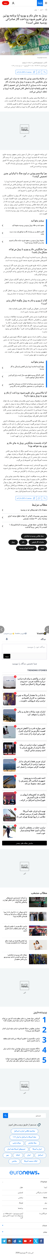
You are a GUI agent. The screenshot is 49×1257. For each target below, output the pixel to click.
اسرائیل (40, 1155)
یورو (42, 548)
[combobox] (24, 1115)
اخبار (41, 10)
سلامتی (14, 1161)
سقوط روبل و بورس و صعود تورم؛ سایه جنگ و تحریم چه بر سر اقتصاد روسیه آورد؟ (26, 241)
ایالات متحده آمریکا (30, 1161)
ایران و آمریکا (37, 1149)
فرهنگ (21, 1203)
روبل (13, 542)
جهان (35, 10)
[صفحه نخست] (46, 10)
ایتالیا (18, 1155)
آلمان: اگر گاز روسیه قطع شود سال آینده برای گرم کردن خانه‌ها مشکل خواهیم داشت (26, 376)
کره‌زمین (20, 1192)
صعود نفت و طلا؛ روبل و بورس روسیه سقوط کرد (28, 225)
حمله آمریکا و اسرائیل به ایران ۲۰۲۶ (24, 1137)
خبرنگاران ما (43, 1213)
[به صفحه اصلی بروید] (40, 3)
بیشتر (45, 1232)
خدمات (44, 1225)
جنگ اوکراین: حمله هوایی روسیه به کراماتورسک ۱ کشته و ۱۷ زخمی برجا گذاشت (28, 526)
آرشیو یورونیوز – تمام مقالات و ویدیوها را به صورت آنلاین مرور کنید (13, 1215)
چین (7, 1155)
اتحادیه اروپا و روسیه (26, 548)
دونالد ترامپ (17, 1143)
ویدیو (45, 1208)
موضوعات (43, 1181)
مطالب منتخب (39, 893)
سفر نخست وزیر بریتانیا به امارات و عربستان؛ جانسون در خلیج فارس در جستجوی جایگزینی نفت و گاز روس (26, 385)
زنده (5, 3)
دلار (23, 542)
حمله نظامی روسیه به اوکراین (34, 536)
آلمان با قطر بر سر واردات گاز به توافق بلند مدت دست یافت (27, 233)
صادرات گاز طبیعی (38, 542)
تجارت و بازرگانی (41, 1192)
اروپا (45, 1187)
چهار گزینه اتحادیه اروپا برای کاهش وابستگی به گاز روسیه (27, 368)
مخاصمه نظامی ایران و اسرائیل (24, 1131)
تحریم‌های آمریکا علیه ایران (16, 1149)
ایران (29, 1155)
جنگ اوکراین (32, 1143)
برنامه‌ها (20, 1208)
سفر (46, 1203)
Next (45, 1197)
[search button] (5, 1115)
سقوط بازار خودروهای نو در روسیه (34, 510)
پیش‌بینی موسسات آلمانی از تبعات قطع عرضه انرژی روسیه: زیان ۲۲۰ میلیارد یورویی (27, 517)
